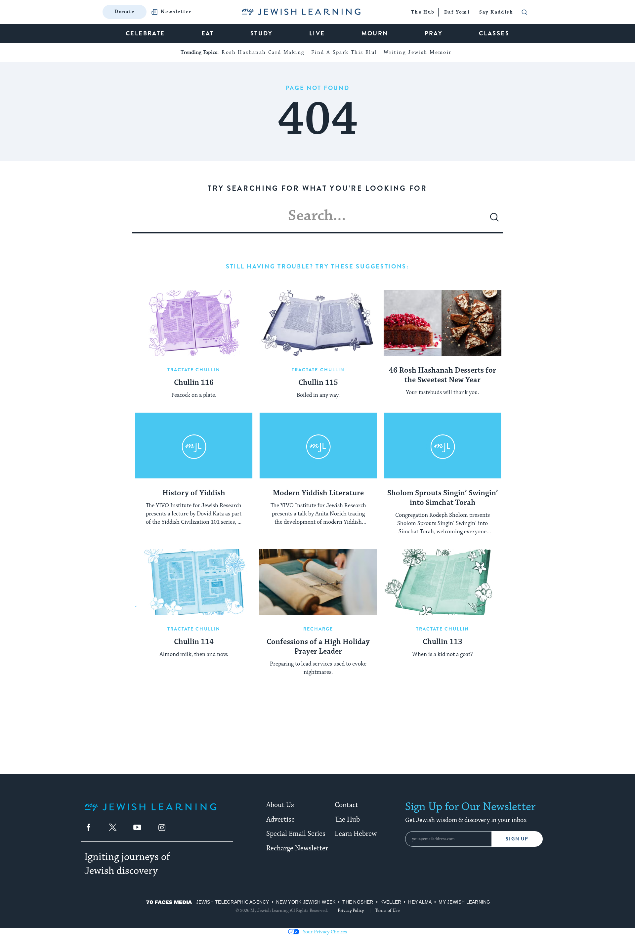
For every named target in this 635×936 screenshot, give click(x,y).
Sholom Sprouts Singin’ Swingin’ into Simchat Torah (442, 498)
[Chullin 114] (194, 582)
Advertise (280, 819)
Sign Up (517, 838)
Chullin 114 (194, 642)
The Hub (347, 819)
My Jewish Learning (464, 902)
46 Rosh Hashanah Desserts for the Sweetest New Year (442, 375)
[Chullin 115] (318, 323)
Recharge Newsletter (297, 848)
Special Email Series (295, 834)
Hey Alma (420, 902)
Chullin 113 (442, 642)
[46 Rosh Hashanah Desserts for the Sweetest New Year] (442, 323)
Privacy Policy (351, 910)
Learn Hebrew (356, 834)
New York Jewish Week (306, 902)
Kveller (391, 902)
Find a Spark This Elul (344, 52)
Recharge (318, 629)
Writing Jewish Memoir (417, 52)
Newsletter (176, 12)
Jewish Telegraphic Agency (232, 902)
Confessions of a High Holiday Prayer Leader (318, 646)
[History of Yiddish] (194, 446)
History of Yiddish (193, 493)
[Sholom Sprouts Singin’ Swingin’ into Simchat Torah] (442, 446)
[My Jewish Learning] (150, 812)
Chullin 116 (194, 382)
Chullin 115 (318, 382)
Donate (124, 12)
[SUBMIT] (494, 220)
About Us (280, 805)
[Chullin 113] (442, 582)
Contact (346, 805)
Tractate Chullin (194, 369)
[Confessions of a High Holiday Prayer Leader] (318, 582)
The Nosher (357, 902)
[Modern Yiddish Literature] (318, 446)
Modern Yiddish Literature (318, 493)
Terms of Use (387, 910)
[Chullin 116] (194, 323)
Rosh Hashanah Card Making (263, 52)
